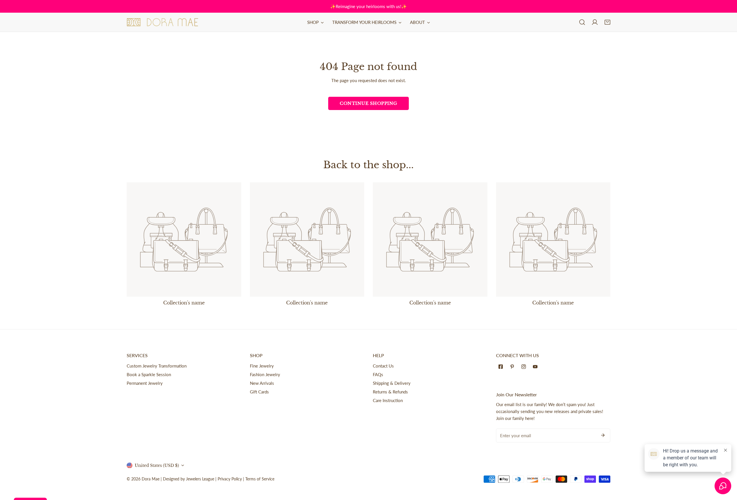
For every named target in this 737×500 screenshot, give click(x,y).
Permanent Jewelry (145, 383)
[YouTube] (536, 366)
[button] (607, 22)
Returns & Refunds (390, 391)
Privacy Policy (230, 478)
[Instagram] (525, 366)
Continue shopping (368, 103)
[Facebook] (502, 366)
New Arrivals (262, 383)
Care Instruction (388, 400)
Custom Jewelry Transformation (157, 365)
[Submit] (603, 435)
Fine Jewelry (262, 365)
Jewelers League (200, 478)
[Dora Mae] (163, 22)
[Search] (582, 22)
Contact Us (383, 365)
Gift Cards (259, 391)
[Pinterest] (513, 366)
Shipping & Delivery (392, 383)
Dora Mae (150, 478)
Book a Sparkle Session (149, 374)
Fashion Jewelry (265, 374)
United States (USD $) (157, 465)
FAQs (378, 374)
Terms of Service (259, 478)
